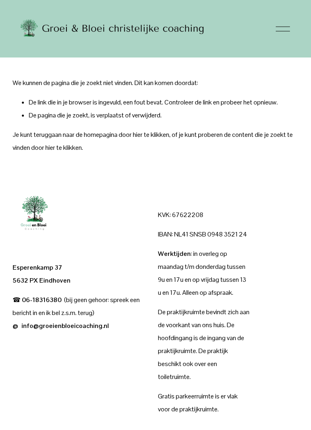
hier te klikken (151, 134)
